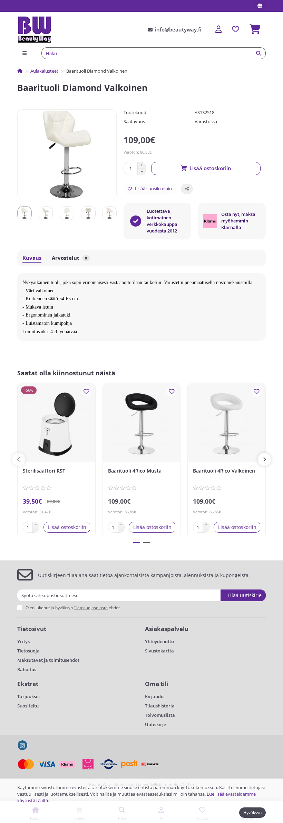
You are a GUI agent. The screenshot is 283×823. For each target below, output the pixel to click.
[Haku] (258, 53)
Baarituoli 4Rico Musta (135, 470)
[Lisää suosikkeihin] (86, 391)
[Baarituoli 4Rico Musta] (141, 423)
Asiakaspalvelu (166, 629)
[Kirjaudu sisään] (218, 30)
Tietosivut (31, 629)
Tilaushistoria (160, 706)
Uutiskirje (155, 724)
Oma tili (156, 684)
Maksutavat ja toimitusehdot (48, 660)
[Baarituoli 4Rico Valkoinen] (226, 423)
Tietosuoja (28, 651)
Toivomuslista (160, 715)
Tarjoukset (28, 696)
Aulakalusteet (44, 71)
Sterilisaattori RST (44, 470)
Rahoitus (26, 669)
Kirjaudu (154, 696)
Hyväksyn (252, 812)
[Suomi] (260, 5)
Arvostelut (69, 258)
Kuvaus (31, 258)
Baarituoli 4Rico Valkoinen (224, 470)
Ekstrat (27, 684)
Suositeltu (28, 706)
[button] (18, 459)
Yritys (23, 641)
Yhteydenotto (159, 641)
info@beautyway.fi (178, 29)
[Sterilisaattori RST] (56, 423)
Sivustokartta (159, 651)
